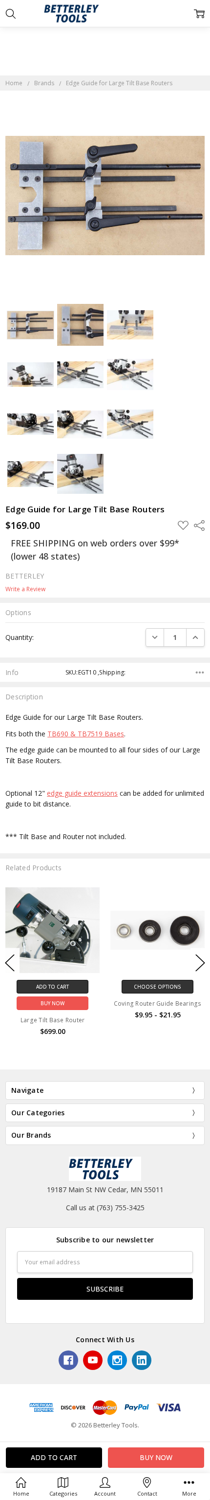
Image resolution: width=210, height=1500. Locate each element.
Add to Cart (52, 986)
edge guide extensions (82, 793)
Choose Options (157, 986)
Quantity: (19, 637)
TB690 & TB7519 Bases (85, 733)
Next (200, 962)
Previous (10, 962)
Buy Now (52, 1003)
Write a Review (25, 589)
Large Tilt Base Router (53, 1020)
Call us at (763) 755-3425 (105, 1207)
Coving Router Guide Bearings (158, 1003)
